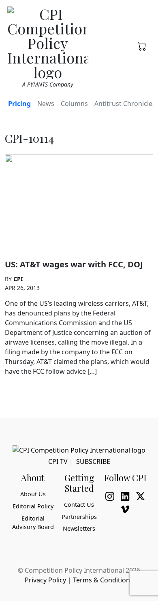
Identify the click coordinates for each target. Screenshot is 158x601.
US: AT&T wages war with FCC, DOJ (74, 264)
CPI (18, 279)
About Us (33, 494)
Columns (74, 103)
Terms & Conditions (103, 580)
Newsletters (79, 528)
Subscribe (93, 461)
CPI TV (58, 461)
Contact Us (79, 504)
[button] (142, 45)
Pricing (19, 103)
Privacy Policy (45, 580)
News (45, 103)
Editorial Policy (33, 506)
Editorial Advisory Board (33, 522)
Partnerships (79, 517)
